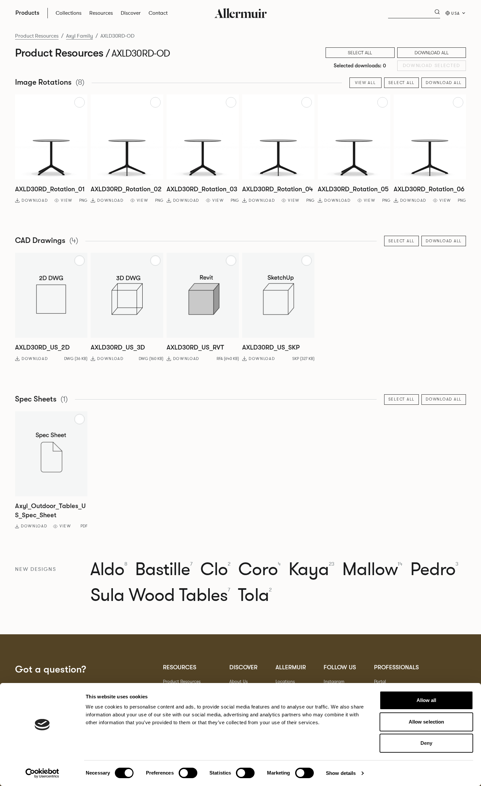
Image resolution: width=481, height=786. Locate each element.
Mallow (372, 569)
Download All (432, 52)
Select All (401, 82)
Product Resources (37, 36)
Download (35, 200)
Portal (380, 681)
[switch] (188, 773)
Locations (285, 681)
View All (365, 82)
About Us (238, 681)
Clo (215, 569)
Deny (426, 743)
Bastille (163, 569)
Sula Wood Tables (160, 595)
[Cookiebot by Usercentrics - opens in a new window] (42, 773)
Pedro (434, 569)
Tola (254, 595)
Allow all (426, 700)
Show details (341, 773)
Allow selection (426, 722)
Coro (259, 569)
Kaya (311, 569)
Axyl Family (79, 36)
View (67, 200)
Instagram (334, 681)
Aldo (108, 569)
